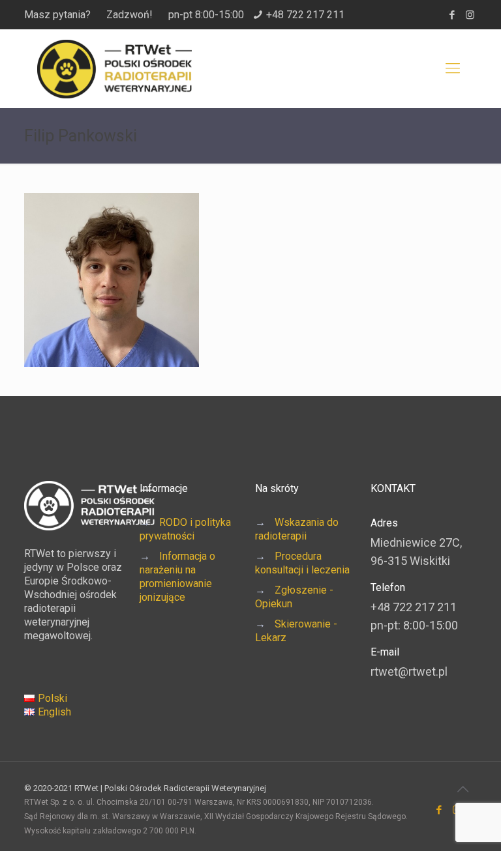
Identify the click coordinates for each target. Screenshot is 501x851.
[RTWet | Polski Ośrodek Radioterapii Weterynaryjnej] (114, 68)
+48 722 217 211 (305, 14)
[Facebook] (452, 15)
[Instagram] (470, 15)
